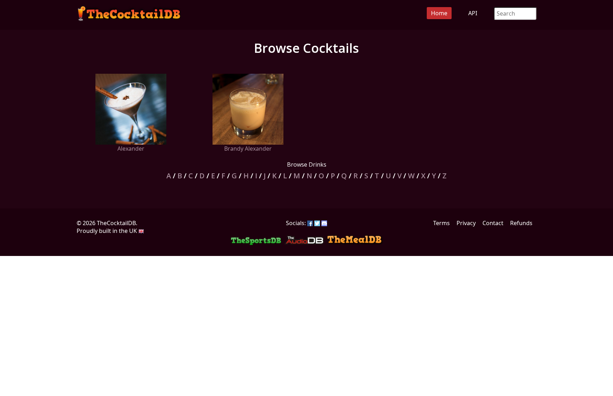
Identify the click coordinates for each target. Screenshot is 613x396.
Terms (441, 223)
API (472, 13)
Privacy (466, 223)
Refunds (521, 223)
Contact (492, 223)
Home (439, 13)
